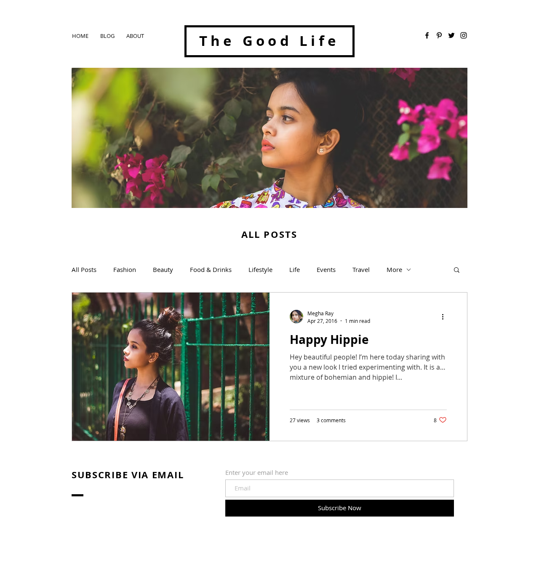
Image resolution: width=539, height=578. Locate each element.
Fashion (124, 269)
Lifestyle (260, 269)
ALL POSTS (269, 234)
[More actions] (445, 317)
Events (326, 269)
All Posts (84, 269)
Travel (361, 269)
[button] (457, 270)
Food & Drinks (211, 269)
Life (294, 269)
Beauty (163, 269)
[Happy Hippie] (171, 367)
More (394, 269)
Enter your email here (256, 472)
